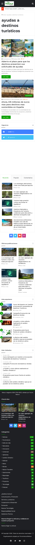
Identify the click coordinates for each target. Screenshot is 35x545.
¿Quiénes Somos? (6, 494)
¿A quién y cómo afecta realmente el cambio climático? (21, 323)
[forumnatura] (9, 3)
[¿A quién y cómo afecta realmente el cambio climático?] (6, 323)
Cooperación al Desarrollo (9, 502)
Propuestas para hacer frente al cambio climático (22, 331)
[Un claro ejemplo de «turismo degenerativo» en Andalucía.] (7, 194)
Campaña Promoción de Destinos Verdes (21, 314)
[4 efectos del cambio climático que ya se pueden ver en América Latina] (6, 339)
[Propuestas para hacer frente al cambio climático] (6, 332)
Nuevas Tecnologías (7, 508)
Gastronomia (6, 472)
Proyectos (6, 481)
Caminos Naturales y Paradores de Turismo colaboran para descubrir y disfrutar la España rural (23, 212)
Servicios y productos (7, 499)
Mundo (5, 466)
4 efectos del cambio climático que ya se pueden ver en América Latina (22, 339)
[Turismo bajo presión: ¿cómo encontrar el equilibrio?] (7, 203)
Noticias (5, 437)
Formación (4, 505)
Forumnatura (6, 440)
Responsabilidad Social (8, 511)
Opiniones (5, 454)
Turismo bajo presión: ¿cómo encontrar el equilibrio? (21, 202)
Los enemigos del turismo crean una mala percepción (23, 184)
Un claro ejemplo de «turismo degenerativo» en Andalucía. (23, 193)
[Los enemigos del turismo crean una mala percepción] (7, 186)
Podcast (5, 487)
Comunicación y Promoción (9, 497)
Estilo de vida (6, 443)
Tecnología (6, 484)
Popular (16, 178)
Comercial (6, 452)
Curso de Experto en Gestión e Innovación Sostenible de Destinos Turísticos (23, 306)
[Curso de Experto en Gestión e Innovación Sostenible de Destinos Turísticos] (6, 307)
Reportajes (6, 475)
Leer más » (6, 77)
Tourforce (5, 478)
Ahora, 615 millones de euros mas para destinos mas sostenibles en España (15, 104)
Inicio (4, 15)
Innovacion (6, 449)
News (4, 463)
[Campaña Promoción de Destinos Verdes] (6, 315)
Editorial (5, 460)
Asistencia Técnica (7, 514)
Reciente (5, 178)
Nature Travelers (8, 469)
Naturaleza (6, 446)
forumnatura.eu (7, 59)
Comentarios (28, 178)
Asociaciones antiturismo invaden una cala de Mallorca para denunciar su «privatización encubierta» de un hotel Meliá (23, 223)
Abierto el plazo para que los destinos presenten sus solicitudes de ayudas (15, 64)
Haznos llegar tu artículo (8, 526)
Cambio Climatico (8, 457)
